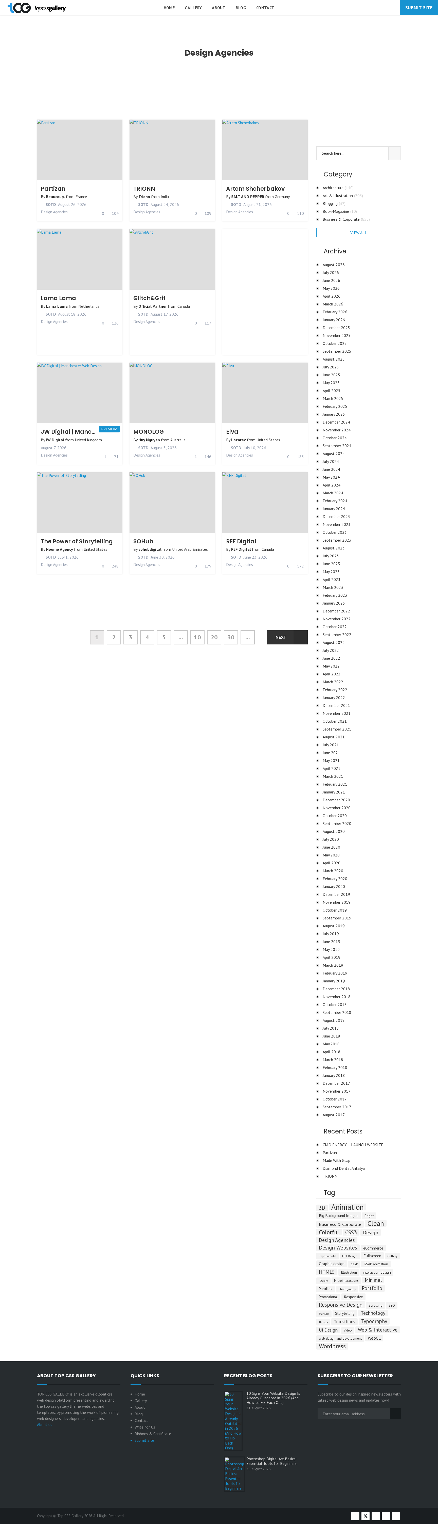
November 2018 (337, 996)
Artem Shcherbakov (255, 189)
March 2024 (333, 492)
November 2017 (337, 1091)
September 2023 (337, 540)
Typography (374, 1321)
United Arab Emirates (190, 549)
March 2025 (333, 398)
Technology (373, 1313)
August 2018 (334, 1020)
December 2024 (336, 422)
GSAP (354, 1264)
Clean (375, 1223)
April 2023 (331, 579)
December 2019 (336, 894)
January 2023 (334, 603)
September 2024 (337, 445)
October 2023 (335, 532)
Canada (183, 306)
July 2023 (331, 555)
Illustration (349, 1272)
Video (348, 1330)
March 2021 (333, 776)
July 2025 (331, 366)
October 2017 (335, 1098)
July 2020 (331, 839)
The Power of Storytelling (77, 541)
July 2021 (331, 744)
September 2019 (337, 917)
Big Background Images (338, 1215)
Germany (282, 196)
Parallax (326, 1288)
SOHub (143, 541)
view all (358, 232)
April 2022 (331, 673)
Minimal (373, 1280)
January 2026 (334, 319)
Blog (241, 7)
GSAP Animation (376, 1264)
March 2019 (333, 965)
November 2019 (337, 902)
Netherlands (88, 306)
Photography (347, 1289)
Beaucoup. (55, 196)
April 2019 (331, 957)
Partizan (53, 189)
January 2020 (334, 886)
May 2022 (331, 666)
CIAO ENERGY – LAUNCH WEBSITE (353, 1144)
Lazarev (238, 439)
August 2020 (334, 831)
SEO (392, 1305)
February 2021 (335, 784)
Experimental (327, 1256)
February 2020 (335, 878)
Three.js (323, 1322)
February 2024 (335, 500)
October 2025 (335, 343)
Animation (347, 1207)
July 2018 (331, 1028)
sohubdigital (149, 549)
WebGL (374, 1338)
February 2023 (335, 595)
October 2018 (335, 1004)
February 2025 (335, 406)
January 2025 (334, 414)
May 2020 (331, 854)
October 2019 (335, 910)
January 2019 (334, 980)
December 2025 (336, 327)
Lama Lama (58, 298)
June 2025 (331, 374)
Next (281, 637)
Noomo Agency (59, 549)
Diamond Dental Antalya (344, 1168)
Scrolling (375, 1305)
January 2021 (334, 792)
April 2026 (331, 296)
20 (214, 637)
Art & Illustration (343, 195)
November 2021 (337, 713)
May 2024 (331, 477)
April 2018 (331, 1051)
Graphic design (331, 1264)
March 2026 (333, 303)
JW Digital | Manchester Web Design (93, 432)
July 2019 (331, 933)
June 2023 (331, 563)
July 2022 (331, 650)
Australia (178, 439)
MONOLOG (148, 432)
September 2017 (337, 1106)
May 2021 (331, 760)
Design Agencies (54, 211)
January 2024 (334, 508)
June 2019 (331, 941)
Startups (324, 1314)
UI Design (328, 1330)
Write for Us (145, 1427)
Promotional (328, 1296)
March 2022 (333, 681)
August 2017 (334, 1114)
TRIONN (144, 189)
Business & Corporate (346, 219)
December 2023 (336, 516)
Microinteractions (346, 1280)
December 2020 (336, 799)
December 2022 (336, 610)
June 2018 (331, 1036)
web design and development (340, 1338)
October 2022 (335, 626)
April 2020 (331, 862)
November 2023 (337, 524)
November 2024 (337, 429)
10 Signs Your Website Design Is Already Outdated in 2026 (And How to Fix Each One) (273, 1398)
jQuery (323, 1281)
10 (197, 637)
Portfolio (372, 1288)
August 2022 (334, 642)
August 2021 (334, 736)
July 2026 (331, 272)
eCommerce (373, 1248)
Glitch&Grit (149, 298)
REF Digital (241, 541)
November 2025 (337, 335)
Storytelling (345, 1313)
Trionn (144, 196)
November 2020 (337, 807)
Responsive (353, 1296)
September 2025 (337, 351)
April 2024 (331, 485)
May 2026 (331, 288)
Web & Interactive (377, 1329)
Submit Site (418, 7)
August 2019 (334, 925)
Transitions (344, 1321)
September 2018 (337, 1012)
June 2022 (331, 658)
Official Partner (152, 306)
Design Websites (338, 1247)
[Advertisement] (172, 91)
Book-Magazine (340, 211)
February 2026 (335, 311)
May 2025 (331, 382)
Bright (369, 1215)
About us (44, 1424)
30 (230, 637)
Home (169, 7)
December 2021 (336, 705)
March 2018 (333, 1059)
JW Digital (55, 439)
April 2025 (331, 390)
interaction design (377, 1272)
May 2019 (331, 949)
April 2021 (331, 768)
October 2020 (335, 815)
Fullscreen (372, 1255)
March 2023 (333, 587)
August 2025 (334, 359)
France (81, 196)
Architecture (338, 187)
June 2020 (331, 847)
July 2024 (331, 461)
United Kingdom (88, 439)
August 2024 (334, 453)
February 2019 (335, 973)
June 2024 (331, 469)
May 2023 (331, 571)
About (219, 7)
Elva (232, 432)
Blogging (334, 203)
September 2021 (337, 729)
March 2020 (333, 870)
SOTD (50, 204)
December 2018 (336, 988)
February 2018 (335, 1067)
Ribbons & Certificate (153, 1433)
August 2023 (334, 547)
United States (268, 439)
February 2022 (335, 689)
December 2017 (336, 1083)
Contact (265, 7)
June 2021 (331, 752)
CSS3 (351, 1232)
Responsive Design (340, 1304)
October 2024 (335, 437)
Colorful (329, 1232)
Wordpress (332, 1346)
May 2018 (331, 1043)
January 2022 (334, 697)
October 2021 (335, 721)
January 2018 (334, 1075)
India (165, 196)
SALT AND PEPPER (247, 196)
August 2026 (334, 264)
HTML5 (327, 1272)
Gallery (193, 7)
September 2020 (337, 823)
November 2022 (337, 618)
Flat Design (349, 1256)
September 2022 (337, 634)
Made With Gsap (336, 1160)
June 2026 (331, 280)
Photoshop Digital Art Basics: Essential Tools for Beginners (271, 1461)
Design (370, 1232)
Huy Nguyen (149, 439)
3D (322, 1208)
